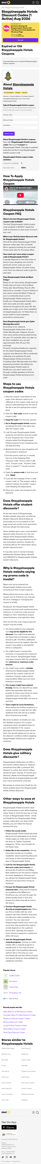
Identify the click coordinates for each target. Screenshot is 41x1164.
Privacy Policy (16, 1161)
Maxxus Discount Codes (13, 1022)
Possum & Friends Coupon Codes (16, 1018)
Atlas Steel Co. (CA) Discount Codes (17, 1011)
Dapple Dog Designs (8, 1048)
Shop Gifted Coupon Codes (14, 1029)
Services (24, 92)
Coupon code (7, 115)
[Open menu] (33, 2)
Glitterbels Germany (27, 1094)
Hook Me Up (5, 1071)
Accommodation (8, 92)
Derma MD (5, 1100)
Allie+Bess (24, 1100)
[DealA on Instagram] (7, 1157)
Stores (8, 8)
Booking (18, 92)
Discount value (8, 120)
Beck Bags (5, 1060)
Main (3, 8)
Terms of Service (6, 1161)
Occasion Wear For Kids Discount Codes (19, 1015)
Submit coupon (9, 133)
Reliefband (24, 1054)
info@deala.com (9, 1153)
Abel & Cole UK (6, 1083)
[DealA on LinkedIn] (15, 1157)
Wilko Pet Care (6, 1054)
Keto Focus (5, 1077)
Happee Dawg (25, 1060)
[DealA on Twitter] (3, 1157)
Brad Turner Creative (27, 1083)
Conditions (6, 125)
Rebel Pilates (25, 1077)
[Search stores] (37, 2)
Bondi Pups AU (26, 1048)
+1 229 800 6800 (10, 1152)
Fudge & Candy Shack (28, 1071)
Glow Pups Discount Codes (14, 1032)
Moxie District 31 (7, 1088)
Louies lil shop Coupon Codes (15, 1025)
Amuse (4, 1065)
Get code (20, 40)
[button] (20, 29)
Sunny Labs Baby (7, 1094)
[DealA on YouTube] (11, 1157)
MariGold (24, 1065)
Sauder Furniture (26, 1088)
